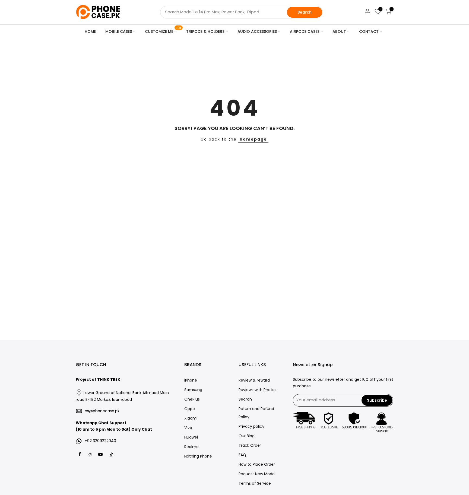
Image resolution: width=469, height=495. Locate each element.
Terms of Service (255, 483)
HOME (90, 31)
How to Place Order (257, 464)
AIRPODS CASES (304, 31)
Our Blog (247, 436)
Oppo (189, 408)
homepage (253, 139)
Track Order (250, 445)
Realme (191, 446)
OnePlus (192, 399)
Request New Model (257, 474)
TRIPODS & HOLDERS (205, 31)
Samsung (193, 389)
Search (304, 12)
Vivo (188, 427)
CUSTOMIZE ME (163, 30)
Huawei (191, 437)
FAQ (242, 455)
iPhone (190, 380)
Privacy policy (251, 426)
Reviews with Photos (258, 389)
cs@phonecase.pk (102, 411)
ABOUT (339, 31)
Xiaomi (190, 418)
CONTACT (369, 31)
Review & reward (254, 380)
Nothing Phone (198, 456)
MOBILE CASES (118, 31)
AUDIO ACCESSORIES (257, 31)
